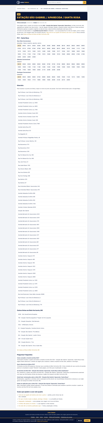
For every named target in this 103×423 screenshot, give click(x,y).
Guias (37, 417)
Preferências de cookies (66, 417)
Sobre (41, 417)
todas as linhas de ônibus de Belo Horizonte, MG (36, 34)
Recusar (80, 420)
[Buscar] (84, 2)
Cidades (33, 417)
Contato (46, 417)
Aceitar (87, 420)
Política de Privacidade (54, 417)
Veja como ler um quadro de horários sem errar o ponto (61, 32)
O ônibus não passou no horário (27, 403)
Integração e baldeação (25, 401)
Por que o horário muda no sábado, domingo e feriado (33, 399)
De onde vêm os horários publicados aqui (30, 405)
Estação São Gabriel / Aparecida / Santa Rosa (48, 17)
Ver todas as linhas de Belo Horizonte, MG (28, 350)
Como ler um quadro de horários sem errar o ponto (32, 395)
